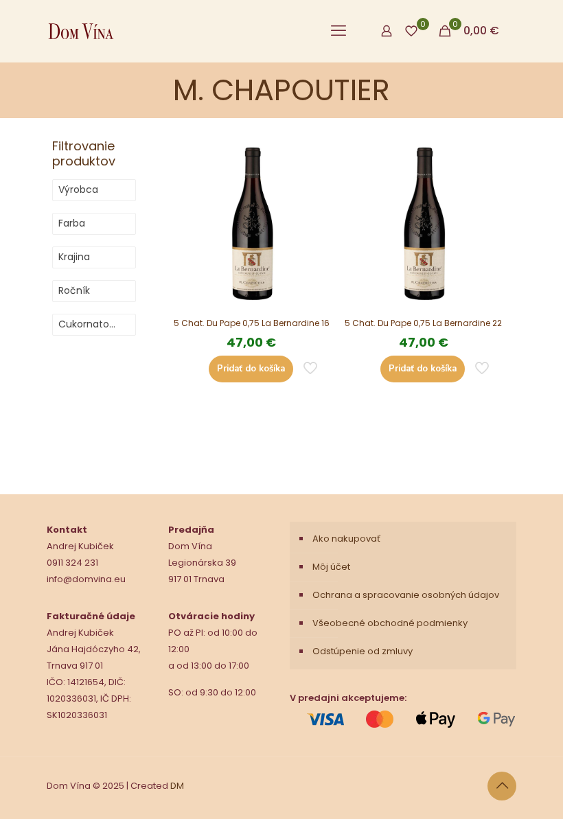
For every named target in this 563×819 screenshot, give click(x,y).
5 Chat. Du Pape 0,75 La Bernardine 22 (423, 323)
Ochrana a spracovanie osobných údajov (405, 594)
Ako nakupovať (346, 538)
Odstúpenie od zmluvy (362, 651)
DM (177, 785)
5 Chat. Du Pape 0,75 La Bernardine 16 (252, 323)
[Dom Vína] (81, 31)
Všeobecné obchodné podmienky (390, 623)
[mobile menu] (338, 31)
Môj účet (331, 566)
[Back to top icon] (501, 786)
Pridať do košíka (251, 368)
